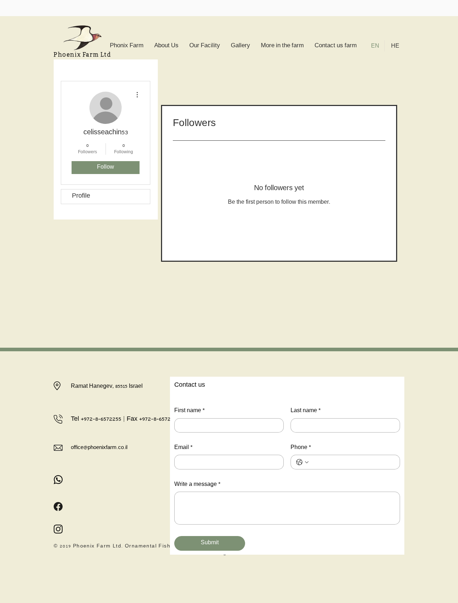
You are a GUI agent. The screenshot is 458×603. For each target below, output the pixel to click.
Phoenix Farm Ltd (82, 54)
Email (183, 448)
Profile (81, 196)
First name (189, 411)
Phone (301, 448)
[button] (282, 46)
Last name (306, 411)
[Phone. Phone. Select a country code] (302, 462)
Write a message (197, 485)
